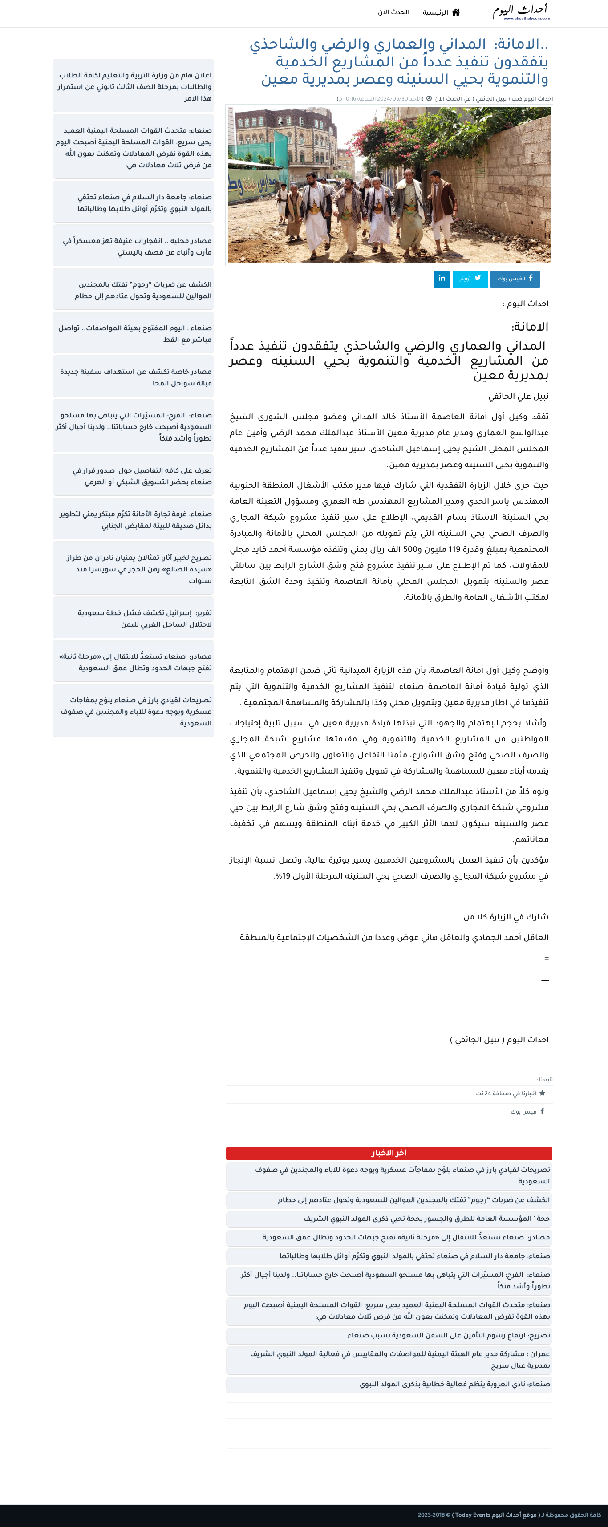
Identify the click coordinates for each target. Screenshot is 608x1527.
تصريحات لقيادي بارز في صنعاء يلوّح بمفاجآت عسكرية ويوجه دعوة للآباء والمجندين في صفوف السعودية (136, 712)
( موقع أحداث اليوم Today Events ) (495, 1516)
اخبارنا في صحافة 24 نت (507, 1094)
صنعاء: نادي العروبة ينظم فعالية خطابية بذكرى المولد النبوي (455, 1385)
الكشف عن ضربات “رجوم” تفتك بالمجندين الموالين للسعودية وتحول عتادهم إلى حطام (414, 1201)
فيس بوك (524, 1113)
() (380, 100)
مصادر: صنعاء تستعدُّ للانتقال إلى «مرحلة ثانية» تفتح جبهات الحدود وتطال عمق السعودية (406, 1238)
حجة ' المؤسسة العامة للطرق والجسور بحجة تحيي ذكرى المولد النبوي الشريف (427, 1219)
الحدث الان (393, 13)
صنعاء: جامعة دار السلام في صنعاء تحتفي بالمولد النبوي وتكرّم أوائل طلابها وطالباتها (415, 1257)
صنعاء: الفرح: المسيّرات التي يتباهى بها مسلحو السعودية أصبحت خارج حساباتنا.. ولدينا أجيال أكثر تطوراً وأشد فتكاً (134, 428)
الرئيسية (436, 13)
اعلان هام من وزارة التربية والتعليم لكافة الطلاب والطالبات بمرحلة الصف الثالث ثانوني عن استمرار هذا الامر (135, 88)
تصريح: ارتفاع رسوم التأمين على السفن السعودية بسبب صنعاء (449, 1336)
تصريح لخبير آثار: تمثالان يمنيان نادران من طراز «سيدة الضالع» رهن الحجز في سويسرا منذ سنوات (139, 570)
